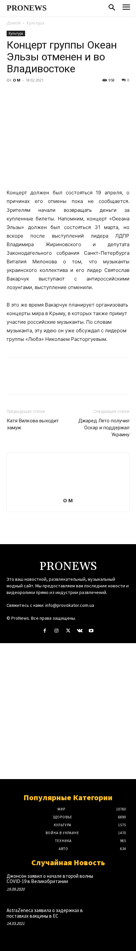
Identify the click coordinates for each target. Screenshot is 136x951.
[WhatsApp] (58, 95)
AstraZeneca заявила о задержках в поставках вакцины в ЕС (45, 913)
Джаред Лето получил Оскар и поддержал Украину (103, 428)
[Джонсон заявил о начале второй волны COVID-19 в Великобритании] (117, 884)
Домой (13, 23)
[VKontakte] (80, 631)
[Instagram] (56, 631)
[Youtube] (91, 631)
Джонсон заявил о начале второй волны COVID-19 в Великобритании (50, 879)
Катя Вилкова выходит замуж (33, 424)
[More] (74, 95)
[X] (28, 95)
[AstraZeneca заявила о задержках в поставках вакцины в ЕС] (117, 918)
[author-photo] (68, 491)
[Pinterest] (43, 95)
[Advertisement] (68, 711)
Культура (35, 23)
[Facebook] (13, 95)
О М (16, 80)
